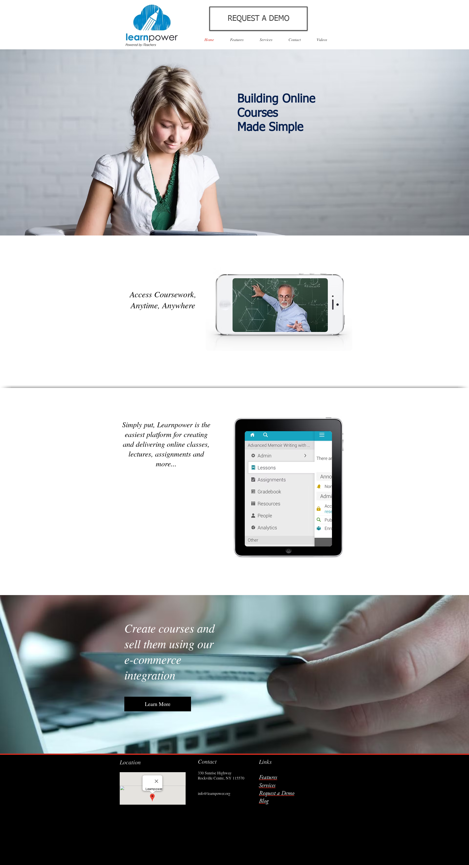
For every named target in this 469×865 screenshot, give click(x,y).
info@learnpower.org (214, 793)
